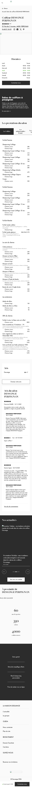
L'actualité (6, 711)
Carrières (6, 747)
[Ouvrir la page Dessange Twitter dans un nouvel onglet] (21, 29)
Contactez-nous (22, 784)
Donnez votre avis (16, 382)
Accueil (4, 11)
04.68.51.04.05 (6, 29)
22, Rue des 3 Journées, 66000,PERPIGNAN (15, 26)
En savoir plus (5, 111)
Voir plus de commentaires (11, 506)
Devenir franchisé (8, 743)
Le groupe (6, 715)
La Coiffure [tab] (6, 131)
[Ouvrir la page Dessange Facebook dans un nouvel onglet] (17, 29)
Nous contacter (8, 727)
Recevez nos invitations (10, 762)
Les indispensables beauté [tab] (20, 131)
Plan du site (6, 731)
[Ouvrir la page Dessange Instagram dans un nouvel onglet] (14, 29)
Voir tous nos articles (16, 579)
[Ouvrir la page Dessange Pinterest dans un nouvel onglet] (23, 29)
